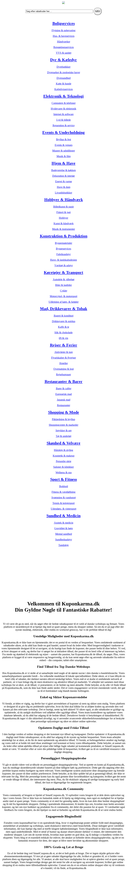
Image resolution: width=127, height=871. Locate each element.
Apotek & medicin (63, 522)
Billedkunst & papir (63, 206)
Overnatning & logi (63, 368)
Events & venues (63, 145)
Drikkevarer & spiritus (63, 321)
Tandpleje (63, 545)
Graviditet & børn (63, 528)
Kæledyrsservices (63, 89)
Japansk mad (63, 399)
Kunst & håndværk (64, 223)
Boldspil (63, 486)
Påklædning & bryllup (63, 419)
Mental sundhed (63, 534)
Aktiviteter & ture (63, 352)
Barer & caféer (63, 388)
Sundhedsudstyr (63, 539)
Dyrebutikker (63, 66)
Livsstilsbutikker (63, 192)
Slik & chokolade (63, 332)
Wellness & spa (64, 472)
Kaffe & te (63, 326)
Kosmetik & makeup (63, 455)
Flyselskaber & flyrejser (63, 357)
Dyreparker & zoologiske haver (63, 72)
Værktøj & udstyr (63, 265)
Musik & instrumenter (63, 229)
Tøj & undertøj (63, 436)
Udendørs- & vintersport (63, 508)
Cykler (63, 290)
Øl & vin (63, 338)
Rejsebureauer (63, 374)
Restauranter (63, 405)
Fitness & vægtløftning (63, 492)
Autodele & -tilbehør (63, 279)
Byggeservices (63, 248)
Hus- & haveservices (63, 36)
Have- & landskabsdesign (63, 259)
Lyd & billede (63, 119)
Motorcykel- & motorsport (63, 296)
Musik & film (64, 156)
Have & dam (63, 187)
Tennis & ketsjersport (63, 503)
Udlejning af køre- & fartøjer (64, 301)
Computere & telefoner (64, 103)
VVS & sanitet (63, 52)
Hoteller (63, 363)
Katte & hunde (63, 83)
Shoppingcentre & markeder (63, 424)
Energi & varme (63, 181)
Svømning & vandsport (63, 497)
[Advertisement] (63, 574)
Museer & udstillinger (63, 150)
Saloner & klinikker (63, 466)
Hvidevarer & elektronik (63, 108)
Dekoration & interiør (63, 175)
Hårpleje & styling (63, 450)
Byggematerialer (63, 243)
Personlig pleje (63, 461)
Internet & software (63, 114)
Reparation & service (64, 125)
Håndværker (63, 41)
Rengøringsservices (63, 47)
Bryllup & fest (63, 139)
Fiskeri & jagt (63, 212)
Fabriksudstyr (63, 254)
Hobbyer (63, 217)
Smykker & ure (64, 430)
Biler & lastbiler (63, 285)
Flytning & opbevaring (63, 30)
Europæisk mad (63, 394)
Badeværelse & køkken (63, 170)
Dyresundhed (64, 78)
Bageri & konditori (63, 315)
